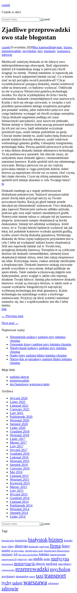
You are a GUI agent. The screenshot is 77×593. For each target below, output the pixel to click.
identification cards (34, 551)
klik (4, 309)
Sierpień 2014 (19, 513)
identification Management (56, 551)
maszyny (23, 559)
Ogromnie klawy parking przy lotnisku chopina (40, 344)
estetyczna (44, 546)
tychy (6, 582)
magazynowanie (58, 554)
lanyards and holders (28, 555)
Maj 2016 (16, 472)
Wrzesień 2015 (19, 479)
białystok (56, 47)
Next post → (10, 323)
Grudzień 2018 (19, 431)
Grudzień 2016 (19, 453)
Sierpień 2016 (19, 464)
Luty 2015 (16, 490)
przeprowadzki (11, 51)
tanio (32, 576)
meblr (47, 559)
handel (6, 550)
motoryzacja (24, 563)
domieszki (33, 546)
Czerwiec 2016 (20, 468)
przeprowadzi (8, 570)
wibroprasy (53, 583)
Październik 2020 (21, 416)
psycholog (29, 51)
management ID (9, 559)
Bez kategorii (41, 47)
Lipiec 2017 (17, 439)
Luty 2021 (16, 413)
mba (30, 559)
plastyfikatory (64, 564)
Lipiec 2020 (17, 427)
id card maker (17, 551)
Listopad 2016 (19, 457)
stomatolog (22, 576)
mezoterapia (7, 564)
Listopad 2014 (19, 501)
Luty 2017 (16, 446)
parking (51, 564)
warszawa (63, 51)
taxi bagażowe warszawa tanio (29, 384)
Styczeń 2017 (19, 450)
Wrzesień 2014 (19, 509)
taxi (40, 51)
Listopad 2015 (19, 476)
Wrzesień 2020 (19, 420)
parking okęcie (19, 377)
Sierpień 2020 (19, 424)
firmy (66, 546)
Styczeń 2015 (19, 494)
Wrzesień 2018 (19, 435)
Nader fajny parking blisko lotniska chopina (38, 355)
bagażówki (21, 540)
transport (49, 51)
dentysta (21, 546)
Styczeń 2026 (19, 398)
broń (4, 546)
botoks (68, 540)
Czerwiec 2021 (20, 409)
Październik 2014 (21, 505)
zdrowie (7, 54)
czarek (6, 5)
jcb (16, 554)
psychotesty (8, 576)
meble (38, 559)
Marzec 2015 (18, 487)
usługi (17, 582)
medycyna (60, 558)
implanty (7, 554)
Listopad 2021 (19, 405)
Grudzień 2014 (19, 498)
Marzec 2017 (18, 442)
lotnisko (44, 554)
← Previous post (12, 316)
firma (55, 545)
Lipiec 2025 (17, 402)
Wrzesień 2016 (19, 461)
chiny (11, 546)
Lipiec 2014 (17, 516)
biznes (68, 47)
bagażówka (8, 540)
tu (3, 183)
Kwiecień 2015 (20, 483)
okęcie (40, 564)
